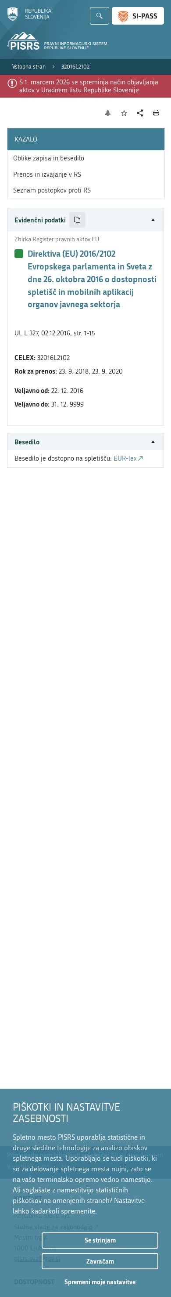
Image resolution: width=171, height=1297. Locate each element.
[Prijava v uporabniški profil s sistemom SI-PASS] (138, 16)
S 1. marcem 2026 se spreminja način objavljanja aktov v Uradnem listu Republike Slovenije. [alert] (88, 86)
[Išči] (99, 16)
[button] (85, 220)
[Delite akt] (140, 113)
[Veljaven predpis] (18, 253)
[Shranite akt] (124, 113)
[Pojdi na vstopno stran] (29, 19)
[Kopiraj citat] (77, 220)
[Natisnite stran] (156, 113)
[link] (29, 67)
